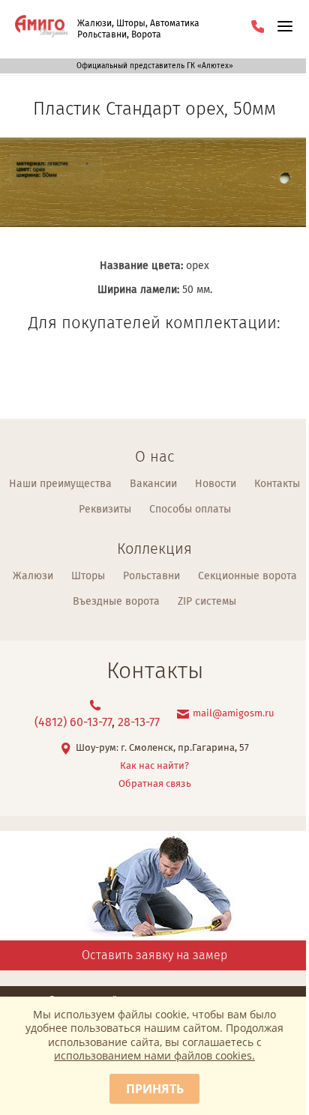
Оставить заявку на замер (154, 955)
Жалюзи (33, 576)
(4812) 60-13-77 (73, 722)
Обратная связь (154, 784)
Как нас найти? (154, 766)
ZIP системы (207, 601)
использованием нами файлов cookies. (154, 1055)
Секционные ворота (247, 576)
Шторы (88, 576)
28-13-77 (139, 722)
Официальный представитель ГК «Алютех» (154, 66)
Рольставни (151, 576)
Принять (155, 1089)
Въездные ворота (116, 601)
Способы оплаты (190, 509)
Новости (215, 484)
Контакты (277, 484)
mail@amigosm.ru (233, 714)
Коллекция (154, 549)
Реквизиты (105, 509)
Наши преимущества (60, 484)
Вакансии (153, 484)
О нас (154, 457)
